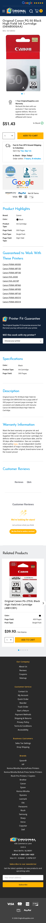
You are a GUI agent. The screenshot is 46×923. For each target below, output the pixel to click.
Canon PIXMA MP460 (12, 285)
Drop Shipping (23, 747)
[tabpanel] (23, 63)
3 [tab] (23, 650)
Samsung (23, 814)
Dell (23, 829)
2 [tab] (24, 94)
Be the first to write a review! (23, 531)
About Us (23, 666)
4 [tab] (25, 650)
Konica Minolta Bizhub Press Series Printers (23, 772)
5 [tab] (27, 650)
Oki (23, 802)
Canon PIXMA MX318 (12, 302)
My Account (23, 695)
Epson (23, 787)
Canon (23, 783)
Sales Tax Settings (23, 743)
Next (43, 603)
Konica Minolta (23, 791)
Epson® (23, 760)
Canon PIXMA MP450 (12, 289)
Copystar (23, 825)
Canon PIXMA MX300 (12, 264)
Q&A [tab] (29, 482)
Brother (23, 779)
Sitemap (23, 678)
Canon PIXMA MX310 (12, 298)
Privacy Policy (23, 722)
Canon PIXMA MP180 (12, 273)
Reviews (23, 670)
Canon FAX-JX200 (10, 277)
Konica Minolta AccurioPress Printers (23, 768)
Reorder (23, 703)
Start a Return (23, 710)
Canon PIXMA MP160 (12, 293)
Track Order (23, 706)
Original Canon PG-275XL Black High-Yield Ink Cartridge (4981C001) (22, 604)
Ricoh (23, 810)
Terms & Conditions (23, 726)
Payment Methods (23, 714)
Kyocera (23, 795)
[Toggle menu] (3, 11)
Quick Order (23, 699)
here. (16, 444)
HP (23, 764)
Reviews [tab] (19, 482)
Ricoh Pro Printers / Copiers (23, 776)
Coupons (23, 674)
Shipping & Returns (23, 718)
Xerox (23, 822)
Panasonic (23, 806)
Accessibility (23, 729)
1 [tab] (22, 94)
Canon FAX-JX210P (11, 281)
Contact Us (23, 691)
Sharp (23, 818)
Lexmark (23, 799)
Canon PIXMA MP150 (12, 269)
